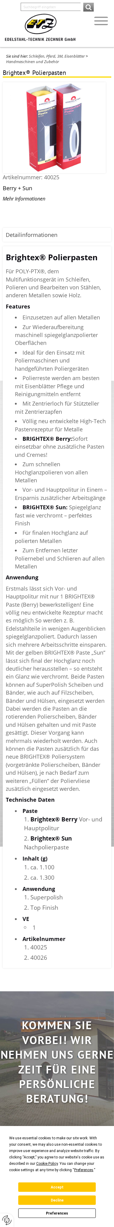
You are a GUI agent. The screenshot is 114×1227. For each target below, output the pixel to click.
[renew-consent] (7, 1220)
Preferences (57, 1213)
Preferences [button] (83, 1170)
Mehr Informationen (24, 198)
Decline (57, 1200)
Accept (57, 1187)
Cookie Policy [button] (47, 1163)
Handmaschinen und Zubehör (32, 61)
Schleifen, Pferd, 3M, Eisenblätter (57, 56)
